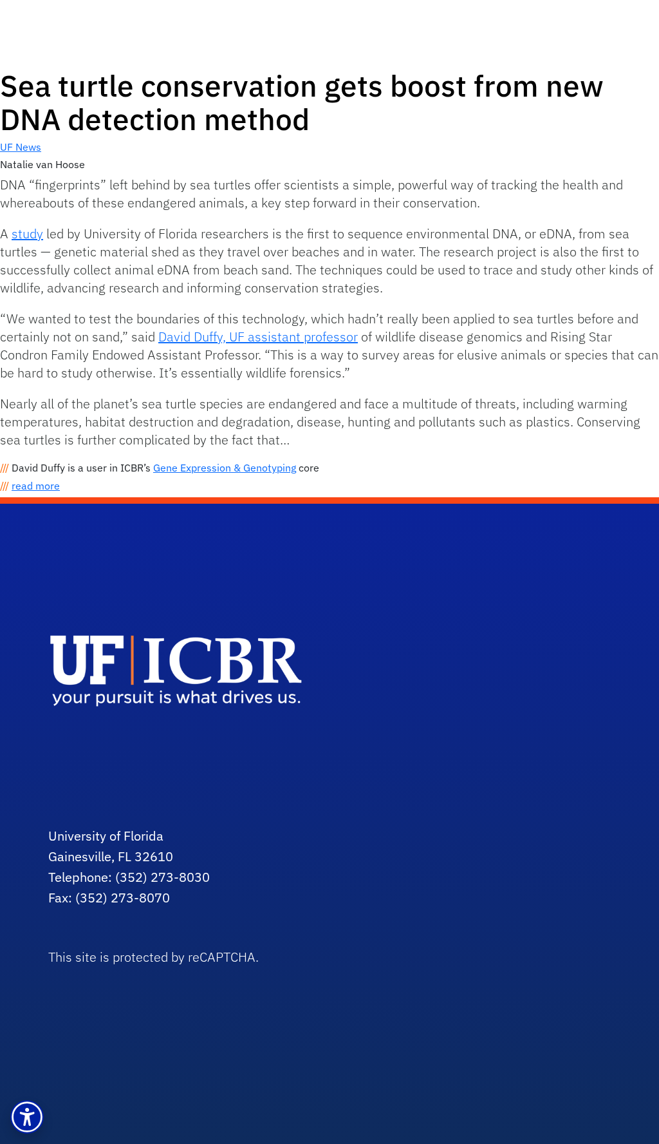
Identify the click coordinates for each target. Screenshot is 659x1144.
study (27, 233)
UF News (20, 146)
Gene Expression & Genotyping (224, 467)
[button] (27, 1117)
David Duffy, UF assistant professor (258, 336)
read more (36, 485)
